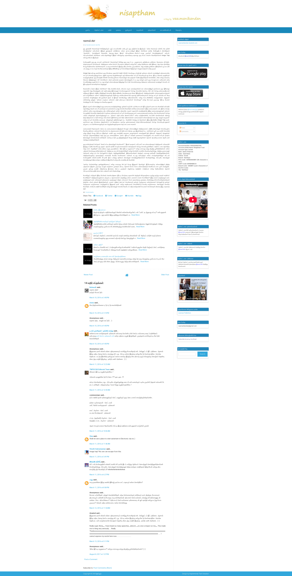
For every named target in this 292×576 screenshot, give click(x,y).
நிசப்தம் (98, 574)
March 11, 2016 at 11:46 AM (100, 444)
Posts (183, 128)
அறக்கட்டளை (98, 30)
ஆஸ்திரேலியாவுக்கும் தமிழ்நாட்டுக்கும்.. (108, 221)
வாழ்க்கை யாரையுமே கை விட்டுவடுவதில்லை (110, 256)
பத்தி (109, 30)
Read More (136, 215)
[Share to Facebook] (95, 200)
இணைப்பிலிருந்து (193, 109)
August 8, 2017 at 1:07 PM (99, 554)
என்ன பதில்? (98, 245)
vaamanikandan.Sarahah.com (187, 43)
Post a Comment (90, 559)
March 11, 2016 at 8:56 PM (99, 487)
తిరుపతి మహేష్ (95, 462)
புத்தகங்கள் (152, 30)
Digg (139, 196)
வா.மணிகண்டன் (165, 30)
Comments (184, 131)
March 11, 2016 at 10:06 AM (100, 431)
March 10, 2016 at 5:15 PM (99, 313)
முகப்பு (88, 30)
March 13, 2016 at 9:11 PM (99, 541)
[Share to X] (93, 200)
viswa (92, 303)
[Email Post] (85, 200)
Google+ (119, 196)
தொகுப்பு (179, 30)
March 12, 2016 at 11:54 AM (100, 508)
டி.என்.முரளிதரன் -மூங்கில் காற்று (102, 331)
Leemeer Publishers (184, 313)
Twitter (109, 196)
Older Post (165, 275)
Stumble (130, 196)
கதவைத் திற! (89, 41)
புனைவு (118, 30)
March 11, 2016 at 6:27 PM (99, 475)
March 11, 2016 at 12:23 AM (100, 364)
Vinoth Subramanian (98, 449)
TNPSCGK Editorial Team (100, 369)
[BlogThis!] (91, 200)
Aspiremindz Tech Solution (199, 574)
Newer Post (88, 275)
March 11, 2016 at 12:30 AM (100, 390)
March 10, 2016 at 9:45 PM (99, 326)
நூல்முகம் (128, 30)
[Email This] (89, 200)
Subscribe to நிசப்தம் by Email (187, 339)
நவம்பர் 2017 (98, 233)
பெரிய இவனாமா (100, 210)
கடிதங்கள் (139, 30)
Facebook (99, 196)
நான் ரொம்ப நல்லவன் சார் (105, 336)
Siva (91, 436)
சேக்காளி (93, 287)
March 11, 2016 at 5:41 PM (99, 457)
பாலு (91, 480)
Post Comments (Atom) (103, 568)
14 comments (89, 192)
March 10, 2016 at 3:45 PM (99, 298)
